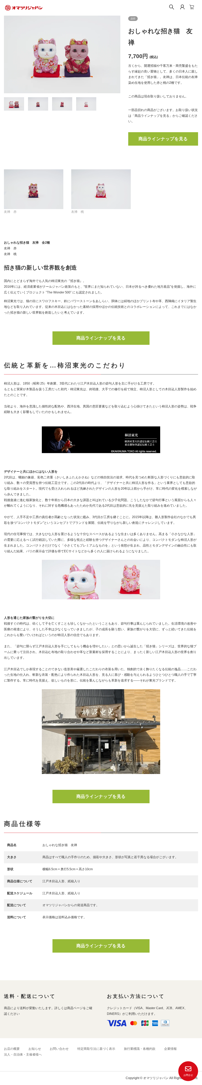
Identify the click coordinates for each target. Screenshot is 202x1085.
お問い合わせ (59, 1048)
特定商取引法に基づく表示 (96, 1048)
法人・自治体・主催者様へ (23, 1054)
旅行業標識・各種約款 (139, 1048)
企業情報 (170, 1048)
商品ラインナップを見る (163, 138)
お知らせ (34, 1048)
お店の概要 (12, 1048)
